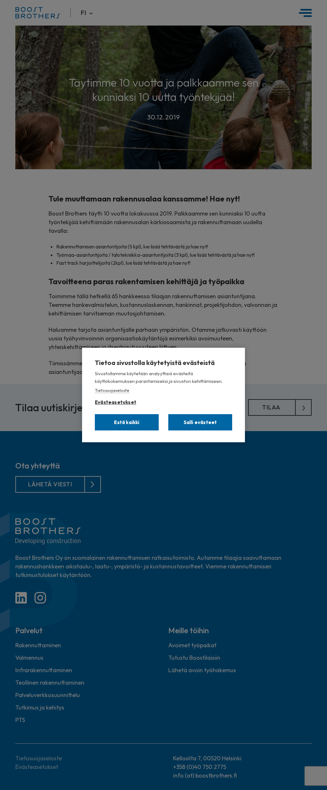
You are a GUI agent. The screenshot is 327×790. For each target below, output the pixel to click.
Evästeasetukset (115, 401)
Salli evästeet (200, 422)
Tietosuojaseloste (112, 390)
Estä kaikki (126, 422)
